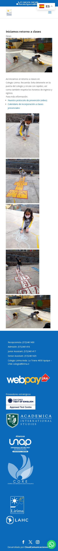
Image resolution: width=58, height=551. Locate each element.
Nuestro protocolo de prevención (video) (27, 100)
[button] (51, 544)
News (8, 36)
